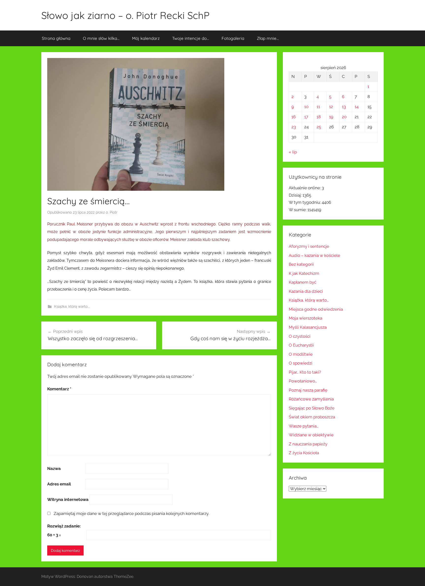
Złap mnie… (268, 38)
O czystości (299, 336)
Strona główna (56, 38)
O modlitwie (301, 354)
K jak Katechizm (304, 273)
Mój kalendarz (146, 38)
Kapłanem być (302, 282)
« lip (293, 151)
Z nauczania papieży (308, 443)
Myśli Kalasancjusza (308, 327)
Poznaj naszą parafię (308, 390)
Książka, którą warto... (72, 306)
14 (357, 106)
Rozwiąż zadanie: (64, 526)
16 (293, 116)
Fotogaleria (233, 38)
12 (331, 106)
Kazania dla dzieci (306, 291)
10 (306, 106)
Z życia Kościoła (304, 452)
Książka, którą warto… (309, 300)
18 (319, 116)
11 (318, 106)
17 (306, 116)
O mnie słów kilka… (101, 38)
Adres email (59, 484)
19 (331, 116)
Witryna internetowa (68, 499)
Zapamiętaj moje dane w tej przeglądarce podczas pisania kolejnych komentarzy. (131, 513)
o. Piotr (111, 212)
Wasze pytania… (304, 426)
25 (319, 126)
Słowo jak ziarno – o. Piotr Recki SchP (125, 15)
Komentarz (59, 388)
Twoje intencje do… (190, 38)
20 (344, 116)
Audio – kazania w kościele (314, 255)
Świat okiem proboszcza (312, 416)
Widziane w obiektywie (311, 434)
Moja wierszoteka (305, 318)
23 (293, 126)
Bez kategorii (301, 264)
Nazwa (54, 468)
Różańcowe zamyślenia (311, 398)
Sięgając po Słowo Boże (311, 408)
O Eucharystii (301, 345)
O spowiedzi (300, 363)
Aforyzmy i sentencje (309, 246)
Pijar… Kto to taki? (305, 372)
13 (344, 106)
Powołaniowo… (303, 381)
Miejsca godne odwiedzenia (316, 309)
